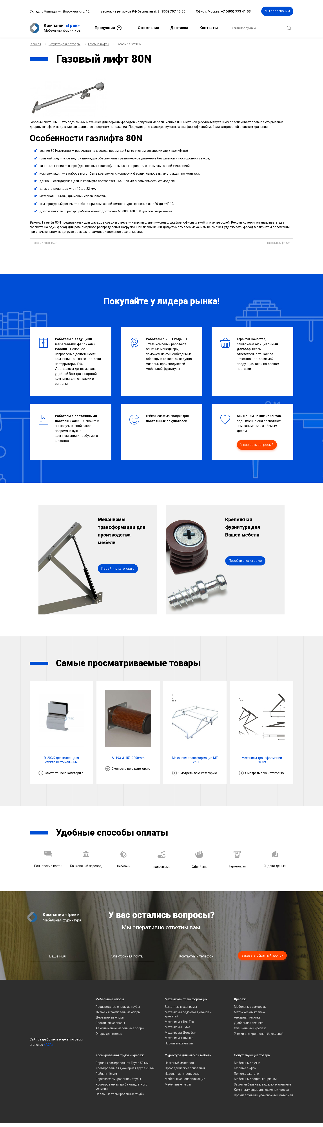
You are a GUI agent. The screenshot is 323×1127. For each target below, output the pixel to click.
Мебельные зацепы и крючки (255, 1079)
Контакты (209, 27)
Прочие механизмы (179, 1043)
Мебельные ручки (247, 1063)
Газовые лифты (245, 1068)
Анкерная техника (247, 1017)
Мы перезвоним (277, 11)
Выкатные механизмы (181, 1006)
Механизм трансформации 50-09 (262, 760)
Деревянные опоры (110, 1017)
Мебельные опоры (110, 999)
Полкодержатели (246, 1073)
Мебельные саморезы (250, 1006)
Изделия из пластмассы (182, 1073)
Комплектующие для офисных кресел (261, 1089)
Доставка (179, 27)
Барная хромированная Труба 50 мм (122, 1063)
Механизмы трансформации (186, 999)
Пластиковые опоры (110, 1023)
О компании (148, 27)
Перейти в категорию (117, 569)
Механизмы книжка (179, 1038)
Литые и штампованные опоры (118, 1012)
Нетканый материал (179, 1063)
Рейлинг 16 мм (106, 1073)
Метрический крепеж (249, 1012)
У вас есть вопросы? (256, 445)
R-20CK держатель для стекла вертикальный (61, 760)
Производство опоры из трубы (118, 1006)
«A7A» (48, 1045)
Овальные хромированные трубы (120, 1094)
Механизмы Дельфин (180, 1032)
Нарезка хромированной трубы (118, 1079)
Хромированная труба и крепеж (120, 1055)
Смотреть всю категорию (64, 773)
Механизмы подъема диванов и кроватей (188, 1014)
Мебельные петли (178, 1084)
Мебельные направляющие (185, 1079)
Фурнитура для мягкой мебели (188, 1055)
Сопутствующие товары (252, 1055)
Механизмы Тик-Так (179, 1022)
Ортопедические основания (185, 1068)
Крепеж (240, 999)
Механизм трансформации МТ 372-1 (195, 760)
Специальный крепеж (250, 1028)
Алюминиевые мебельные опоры (120, 1028)
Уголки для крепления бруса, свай (258, 1033)
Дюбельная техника (248, 1023)
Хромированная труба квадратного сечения (121, 1087)
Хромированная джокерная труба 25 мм (125, 1068)
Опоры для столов (109, 1033)
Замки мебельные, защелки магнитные (262, 1084)
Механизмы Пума (177, 1027)
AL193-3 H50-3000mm (128, 758)
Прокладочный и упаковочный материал (263, 1095)
